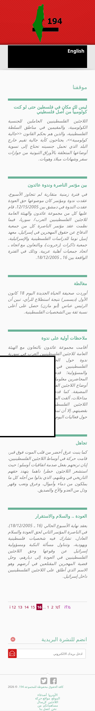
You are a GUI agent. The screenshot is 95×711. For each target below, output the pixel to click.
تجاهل (81, 442)
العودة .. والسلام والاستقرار (61, 516)
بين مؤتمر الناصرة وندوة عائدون (57, 185)
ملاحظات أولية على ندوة (64, 338)
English (76, 51)
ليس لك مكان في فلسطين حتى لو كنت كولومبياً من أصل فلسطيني (50, 109)
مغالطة (80, 283)
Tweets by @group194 (35, 358)
